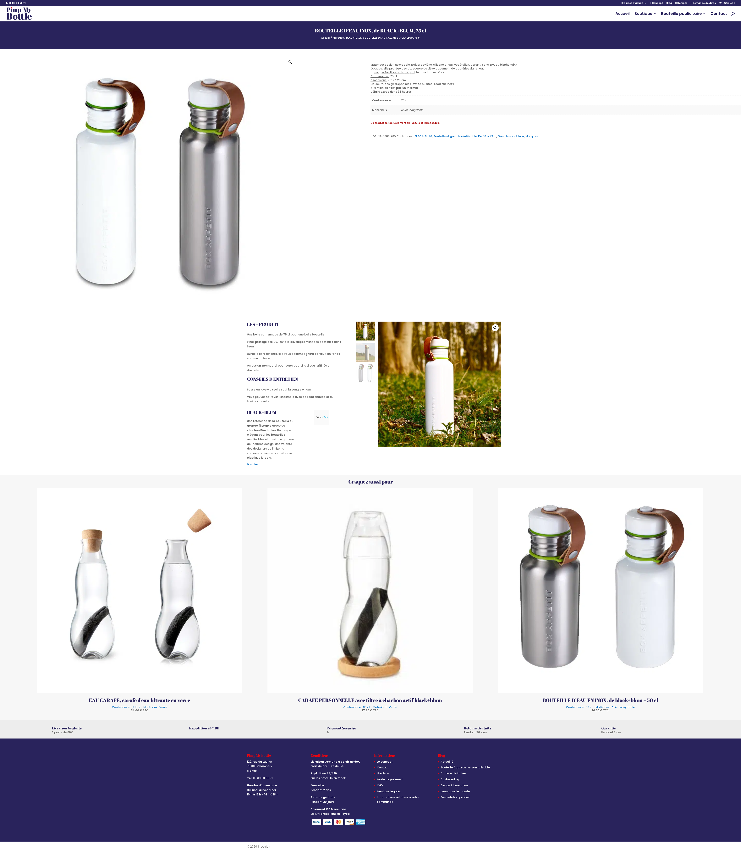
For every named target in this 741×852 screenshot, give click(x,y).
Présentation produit (455, 797)
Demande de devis (704, 3)
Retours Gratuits (477, 728)
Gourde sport (507, 136)
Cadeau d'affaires (453, 773)
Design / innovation (454, 785)
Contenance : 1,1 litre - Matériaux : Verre (139, 708)
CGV (380, 785)
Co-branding (450, 779)
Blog (669, 3)
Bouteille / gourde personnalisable (465, 767)
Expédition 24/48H (204, 728)
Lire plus (252, 464)
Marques (338, 38)
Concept (657, 3)
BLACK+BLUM (354, 38)
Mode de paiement (390, 779)
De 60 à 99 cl (487, 136)
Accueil (622, 14)
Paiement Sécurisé (341, 728)
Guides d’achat (633, 3)
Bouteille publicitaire (681, 14)
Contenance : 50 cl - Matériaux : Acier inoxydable (600, 708)
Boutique (643, 14)
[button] (290, 62)
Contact (719, 14)
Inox (521, 136)
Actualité (447, 762)
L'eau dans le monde (455, 791)
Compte (682, 3)
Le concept (384, 762)
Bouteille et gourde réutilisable (455, 136)
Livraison (383, 773)
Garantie (608, 728)
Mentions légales (389, 791)
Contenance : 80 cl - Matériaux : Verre (370, 708)
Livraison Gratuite (67, 728)
